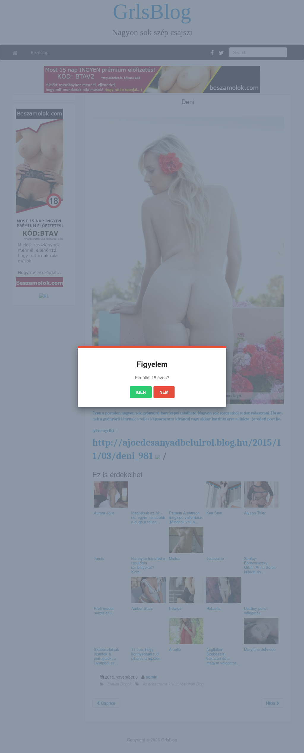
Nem (164, 392)
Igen (141, 392)
